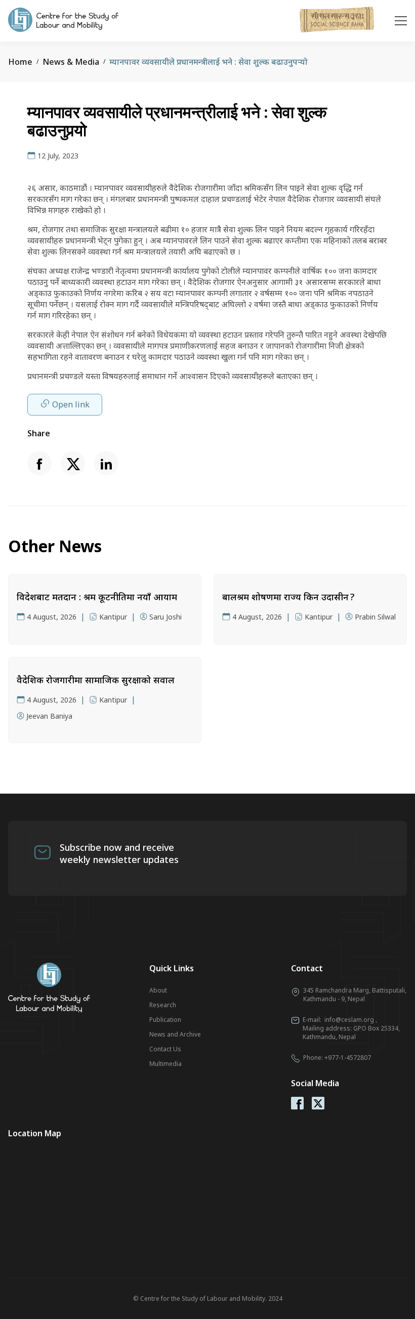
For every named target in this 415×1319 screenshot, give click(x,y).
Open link (71, 404)
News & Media (71, 61)
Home (20, 61)
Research (162, 1005)
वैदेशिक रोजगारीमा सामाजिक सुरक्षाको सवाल (96, 680)
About (158, 990)
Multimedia (165, 1063)
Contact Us (165, 1049)
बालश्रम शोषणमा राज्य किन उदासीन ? (288, 597)
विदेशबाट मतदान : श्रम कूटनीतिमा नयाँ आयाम (97, 597)
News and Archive (175, 1034)
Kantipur (113, 617)
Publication (165, 1019)
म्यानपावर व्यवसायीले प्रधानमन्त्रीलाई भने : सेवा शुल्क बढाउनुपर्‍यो (208, 61)
